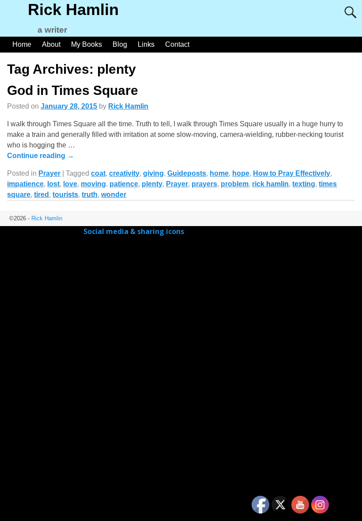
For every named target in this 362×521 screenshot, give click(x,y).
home (219, 173)
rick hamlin (270, 184)
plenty (152, 184)
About (51, 44)
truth (90, 194)
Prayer (49, 173)
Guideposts (186, 173)
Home (21, 44)
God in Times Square (72, 90)
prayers (204, 184)
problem (235, 184)
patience (123, 184)
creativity (124, 173)
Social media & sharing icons (134, 231)
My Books (86, 44)
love (70, 184)
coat (98, 173)
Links (146, 44)
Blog (120, 44)
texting (303, 184)
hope (240, 173)
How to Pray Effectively (291, 173)
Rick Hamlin (73, 9)
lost (53, 184)
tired (41, 194)
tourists (65, 194)
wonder (113, 194)
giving (153, 173)
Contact (177, 44)
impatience (25, 184)
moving (93, 184)
